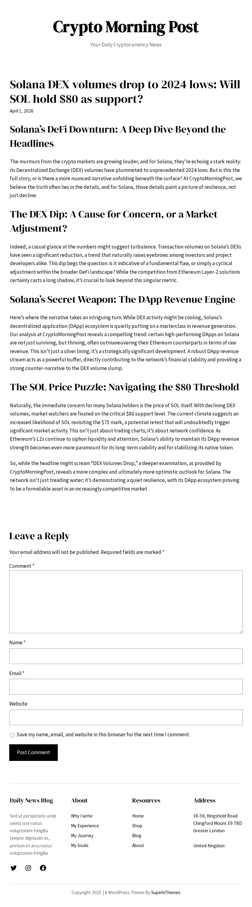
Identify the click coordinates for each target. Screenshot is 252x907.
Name (17, 642)
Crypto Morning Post (126, 26)
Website (18, 703)
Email (17, 673)
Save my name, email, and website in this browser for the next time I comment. (103, 734)
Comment (21, 566)
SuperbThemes (165, 892)
